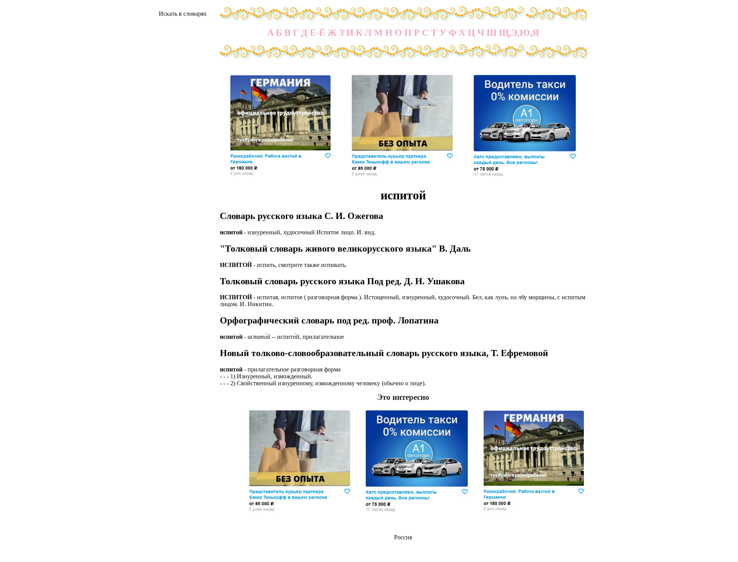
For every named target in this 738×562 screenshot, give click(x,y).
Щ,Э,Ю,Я (519, 33)
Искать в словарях (183, 13)
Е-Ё (317, 33)
